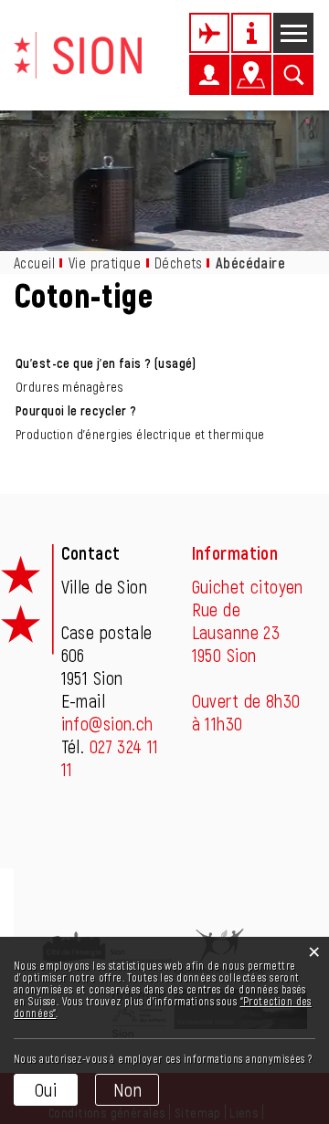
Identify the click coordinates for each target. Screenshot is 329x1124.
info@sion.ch (107, 723)
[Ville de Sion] (78, 53)
